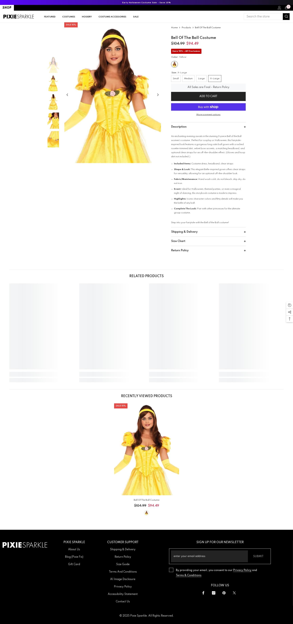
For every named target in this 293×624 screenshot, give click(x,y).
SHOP (7, 7)
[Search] (267, 16)
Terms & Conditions (188, 575)
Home (174, 28)
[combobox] (263, 16)
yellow (146, 512)
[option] (112, 94)
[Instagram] (214, 593)
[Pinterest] (224, 593)
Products (186, 28)
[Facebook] (203, 593)
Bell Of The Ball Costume (146, 500)
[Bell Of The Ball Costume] (146, 449)
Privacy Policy (242, 570)
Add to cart (208, 96)
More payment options (208, 115)
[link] (41, 374)
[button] (67, 95)
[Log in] (279, 7)
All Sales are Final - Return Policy (208, 87)
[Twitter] (234, 593)
